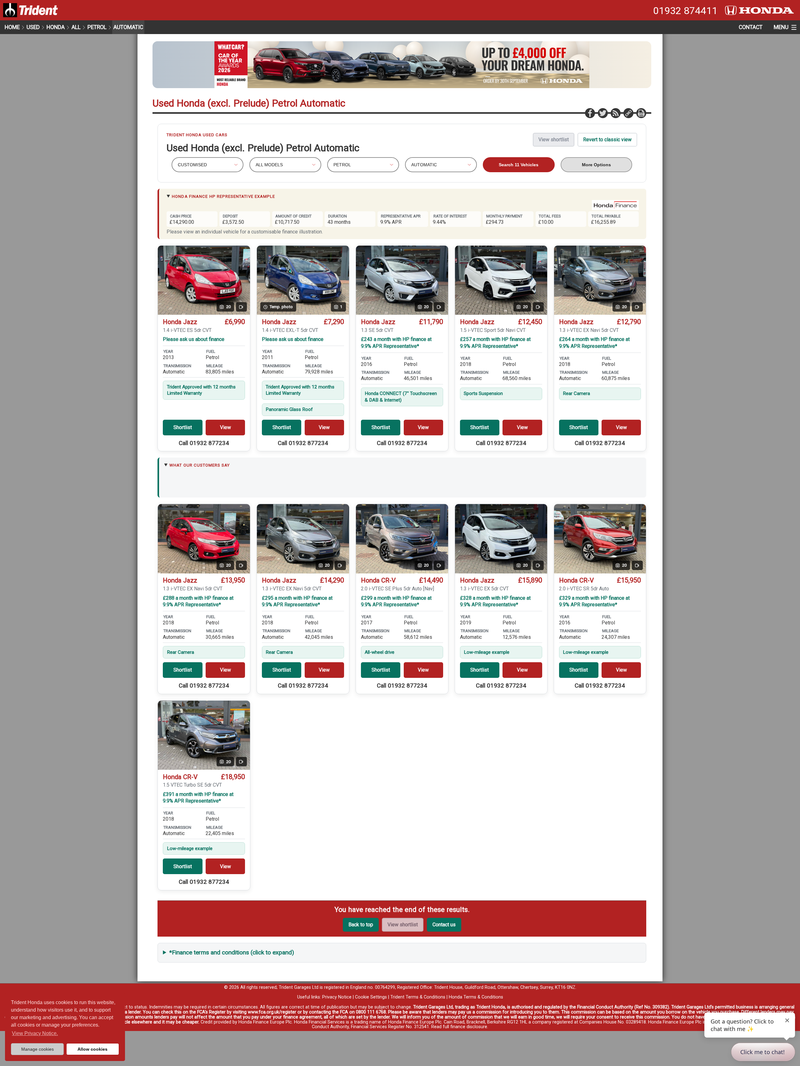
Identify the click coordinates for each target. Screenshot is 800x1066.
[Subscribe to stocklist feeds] (615, 113)
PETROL (97, 27)
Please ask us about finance (193, 339)
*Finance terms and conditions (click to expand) (231, 952)
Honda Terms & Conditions (476, 997)
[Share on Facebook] (589, 113)
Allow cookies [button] (93, 1049)
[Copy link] (628, 113)
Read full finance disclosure (459, 1026)
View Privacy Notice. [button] (35, 1033)
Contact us (444, 925)
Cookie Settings (371, 997)
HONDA (56, 27)
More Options (596, 164)
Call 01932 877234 (204, 443)
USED (33, 27)
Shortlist (182, 427)
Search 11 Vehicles (518, 164)
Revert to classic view (607, 140)
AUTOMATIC (128, 27)
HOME (12, 27)
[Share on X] (602, 113)
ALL (76, 27)
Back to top (360, 925)
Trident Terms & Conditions (417, 997)
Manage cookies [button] (37, 1049)
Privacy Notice (337, 997)
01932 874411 (685, 11)
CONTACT (750, 27)
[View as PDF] (641, 113)
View (225, 427)
